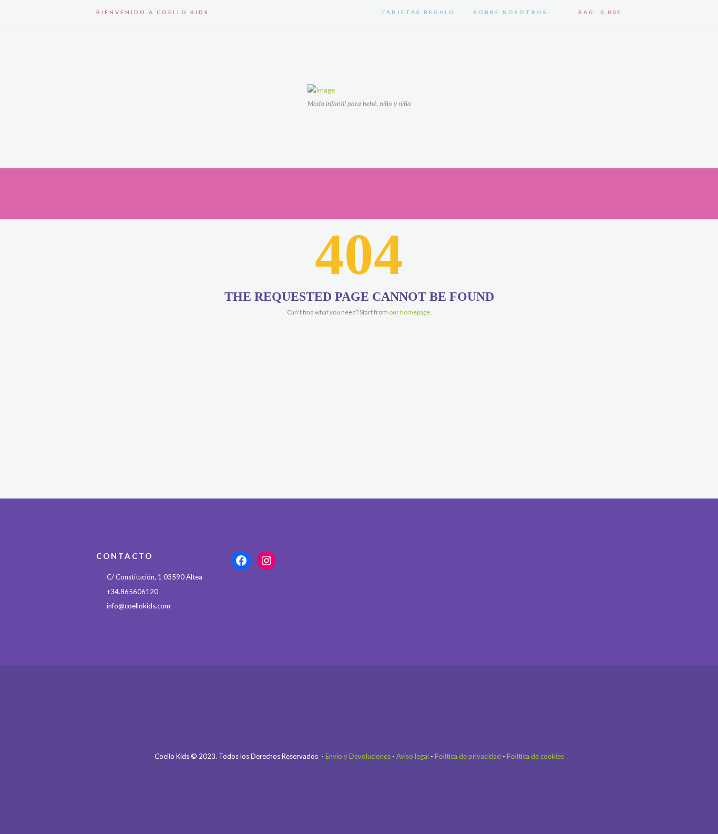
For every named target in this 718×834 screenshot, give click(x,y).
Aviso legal (412, 756)
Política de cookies (535, 756)
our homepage (409, 312)
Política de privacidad (468, 756)
